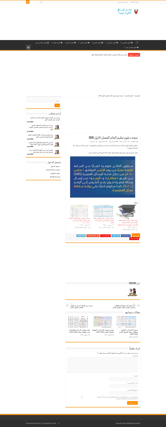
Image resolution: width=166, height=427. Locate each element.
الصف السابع (97, 43)
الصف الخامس (126, 43)
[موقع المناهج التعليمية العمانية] (127, 11)
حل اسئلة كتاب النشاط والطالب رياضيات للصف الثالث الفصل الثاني (124, 305)
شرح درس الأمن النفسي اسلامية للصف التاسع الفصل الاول (109, 55)
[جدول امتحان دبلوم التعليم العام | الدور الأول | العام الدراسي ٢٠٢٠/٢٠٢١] (79, 211)
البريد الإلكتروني (132, 383)
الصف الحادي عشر (41, 43)
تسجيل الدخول (55, 166)
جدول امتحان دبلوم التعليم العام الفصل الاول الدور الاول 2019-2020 (103, 220)
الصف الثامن (83, 43)
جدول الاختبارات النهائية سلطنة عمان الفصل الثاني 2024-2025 (128, 332)
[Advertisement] (69, 22)
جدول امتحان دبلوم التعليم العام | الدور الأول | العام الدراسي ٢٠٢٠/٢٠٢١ (79, 220)
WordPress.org (55, 177)
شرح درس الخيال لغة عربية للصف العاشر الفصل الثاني (81, 305)
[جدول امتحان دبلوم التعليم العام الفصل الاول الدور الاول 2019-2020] (103, 211)
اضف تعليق (102, 141)
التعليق (135, 356)
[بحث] (27, 2)
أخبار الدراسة (129, 96)
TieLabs (53, 423)
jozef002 (133, 141)
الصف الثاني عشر (131, 47)
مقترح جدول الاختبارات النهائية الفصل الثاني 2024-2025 (103, 331)
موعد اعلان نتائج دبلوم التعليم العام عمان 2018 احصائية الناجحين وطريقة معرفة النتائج (128, 222)
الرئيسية (137, 42)
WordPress (37, 423)
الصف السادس (111, 43)
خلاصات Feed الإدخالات (53, 170)
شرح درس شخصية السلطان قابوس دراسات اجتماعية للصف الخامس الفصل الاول (41, 127)
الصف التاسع (70, 43)
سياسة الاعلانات (134, 2)
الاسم (135, 376)
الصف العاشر (56, 43)
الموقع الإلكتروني (132, 390)
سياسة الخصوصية (123, 2)
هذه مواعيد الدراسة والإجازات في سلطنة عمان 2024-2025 (79, 331)
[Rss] (41, 2)
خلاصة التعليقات (55, 173)
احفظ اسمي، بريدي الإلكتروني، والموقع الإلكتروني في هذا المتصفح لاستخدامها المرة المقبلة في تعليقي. (117, 398)
